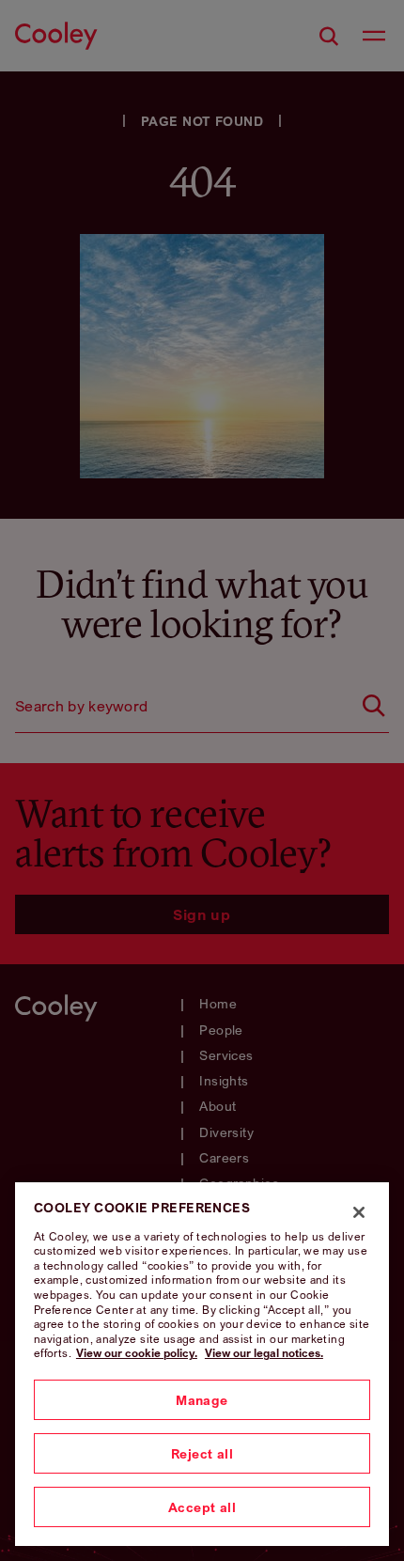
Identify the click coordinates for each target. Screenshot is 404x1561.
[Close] (359, 1212)
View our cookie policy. (136, 1353)
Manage (202, 1400)
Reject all (202, 1453)
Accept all (202, 1507)
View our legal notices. (264, 1353)
